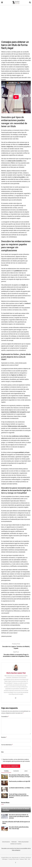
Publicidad (13, 841)
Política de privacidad (23, 841)
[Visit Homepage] (16, 2)
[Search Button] (30, 2)
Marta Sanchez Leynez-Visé (16, 673)
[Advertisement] (16, 22)
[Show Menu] (2, 2)
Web (2, 752)
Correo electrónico (7, 744)
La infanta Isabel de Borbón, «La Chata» (19, 787)
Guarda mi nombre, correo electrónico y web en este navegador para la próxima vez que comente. (16, 760)
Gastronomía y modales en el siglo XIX (19, 781)
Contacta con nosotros (15, 843)
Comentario (5, 716)
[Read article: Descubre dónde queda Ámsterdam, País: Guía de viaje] (4, 828)
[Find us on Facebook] (15, 863)
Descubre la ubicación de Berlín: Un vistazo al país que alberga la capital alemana (19, 816)
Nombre (4, 737)
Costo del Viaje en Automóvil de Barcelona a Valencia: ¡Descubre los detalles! (19, 795)
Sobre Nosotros (6, 841)
